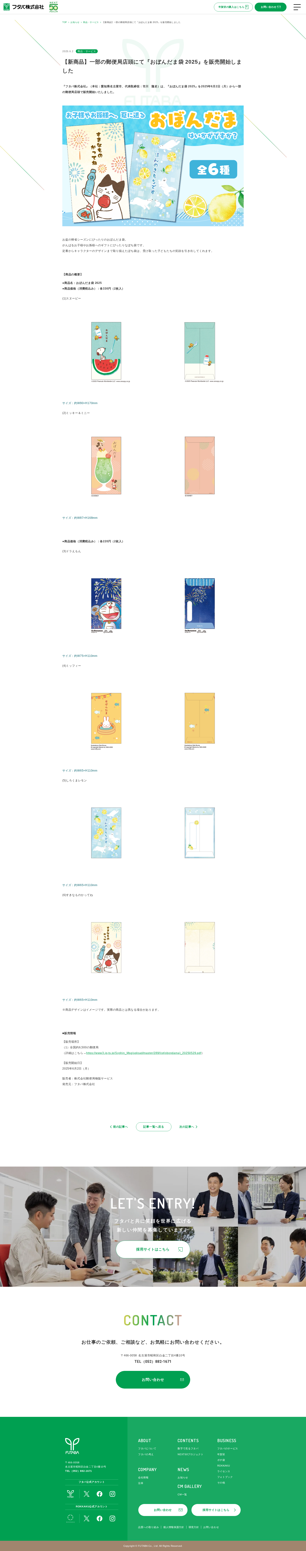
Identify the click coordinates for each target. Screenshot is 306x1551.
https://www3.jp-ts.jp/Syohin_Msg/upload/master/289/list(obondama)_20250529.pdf (143, 1053)
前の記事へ (120, 1126)
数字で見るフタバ (188, 1448)
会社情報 (143, 1477)
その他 (221, 1482)
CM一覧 (182, 1494)
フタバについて (147, 1448)
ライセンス (223, 1471)
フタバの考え (146, 1454)
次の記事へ (186, 1126)
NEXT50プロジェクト (190, 1454)
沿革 (140, 1483)
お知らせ (183, 1477)
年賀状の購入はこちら (232, 6)
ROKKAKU (223, 1465)
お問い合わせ (268, 6)
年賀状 (221, 1454)
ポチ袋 (221, 1460)
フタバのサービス (227, 1448)
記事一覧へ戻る (153, 1126)
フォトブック (225, 1477)
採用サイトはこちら (153, 1249)
